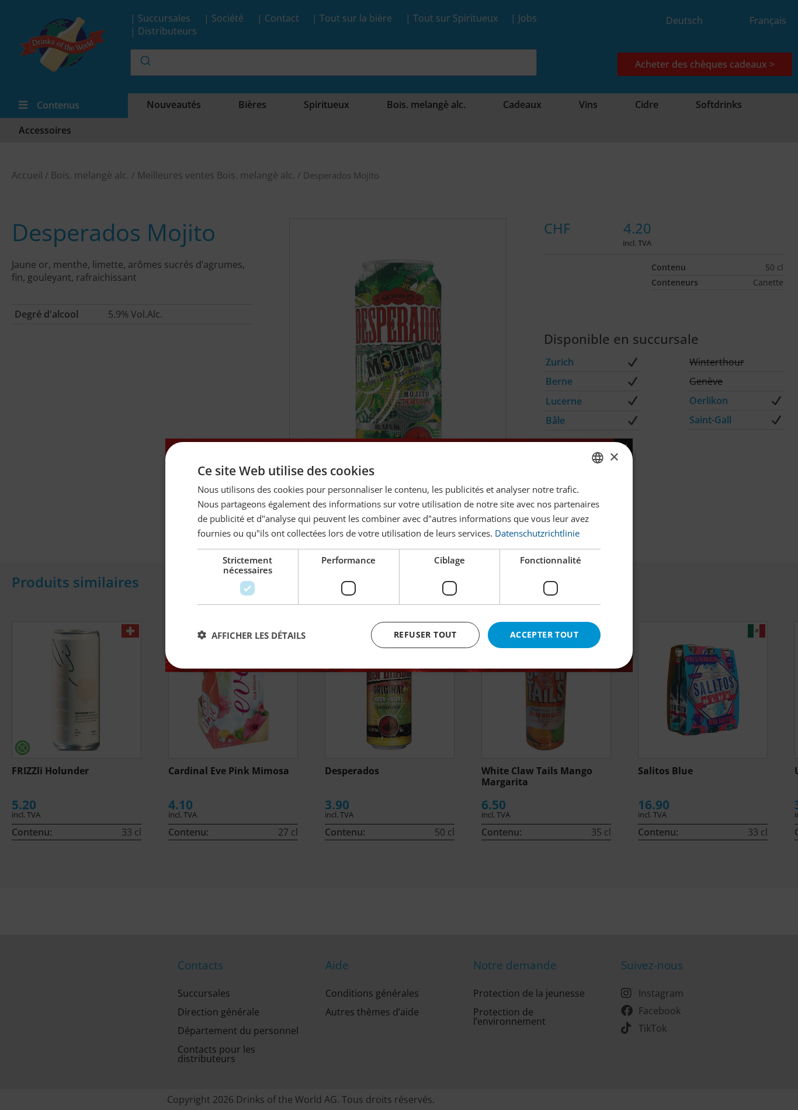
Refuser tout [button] (425, 634)
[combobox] (597, 457)
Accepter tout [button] (544, 634)
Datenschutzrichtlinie (537, 532)
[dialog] (399, 554)
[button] (251, 634)
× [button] (613, 457)
